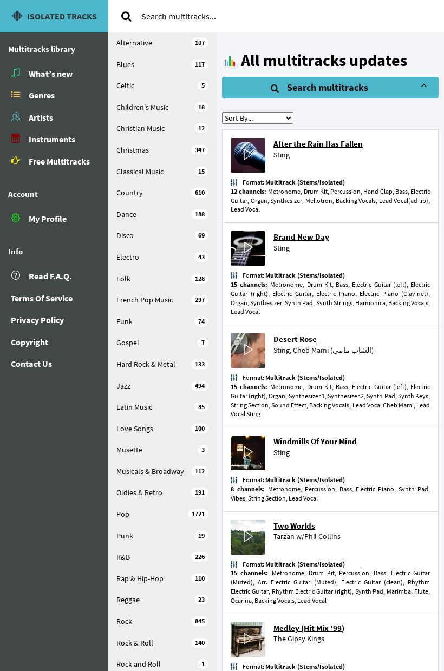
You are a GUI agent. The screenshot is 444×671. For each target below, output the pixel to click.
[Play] (248, 155)
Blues (160, 64)
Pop (160, 514)
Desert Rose (295, 339)
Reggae (160, 599)
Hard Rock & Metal (160, 364)
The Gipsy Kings (298, 638)
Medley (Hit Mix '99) (308, 628)
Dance (160, 214)
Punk (160, 536)
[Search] (126, 16)
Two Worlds (294, 526)
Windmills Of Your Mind (315, 441)
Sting (281, 155)
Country (160, 193)
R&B (160, 557)
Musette (160, 450)
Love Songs (160, 428)
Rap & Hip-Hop (160, 578)
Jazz (160, 386)
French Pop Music (160, 300)
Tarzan (284, 536)
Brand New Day (301, 237)
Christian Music (160, 128)
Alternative (160, 43)
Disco (160, 235)
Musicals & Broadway (160, 471)
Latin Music (160, 407)
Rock (160, 621)
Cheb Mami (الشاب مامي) (333, 350)
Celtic (160, 85)
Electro (160, 257)
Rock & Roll (160, 643)
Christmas (160, 150)
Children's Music (160, 107)
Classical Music (160, 171)
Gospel (160, 342)
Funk (160, 321)
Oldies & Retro (160, 492)
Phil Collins (322, 536)
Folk (160, 279)
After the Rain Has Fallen (318, 144)
